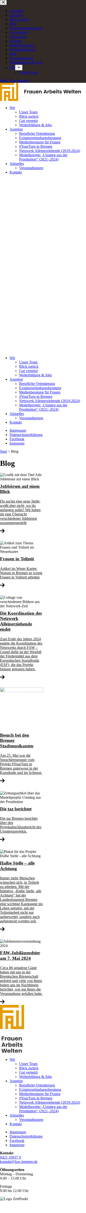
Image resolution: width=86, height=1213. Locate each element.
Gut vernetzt (19, 32)
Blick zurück (19, 19)
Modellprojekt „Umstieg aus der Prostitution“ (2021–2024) (43, 157)
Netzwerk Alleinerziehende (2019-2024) (49, 151)
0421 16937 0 (10, 1157)
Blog (13, 24)
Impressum (18, 37)
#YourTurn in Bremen (35, 146)
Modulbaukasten (22, 45)
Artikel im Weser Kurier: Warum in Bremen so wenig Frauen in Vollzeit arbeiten (21, 567)
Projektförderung (22, 49)
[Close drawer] (3, 2)
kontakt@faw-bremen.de (19, 1162)
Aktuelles (17, 11)
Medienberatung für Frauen (39, 142)
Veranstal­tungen (22, 58)
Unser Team (28, 72)
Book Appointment (14, 81)
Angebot (16, 15)
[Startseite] (40, 100)
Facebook (17, 439)
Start (13, 54)
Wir (12, 68)
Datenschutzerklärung (26, 28)
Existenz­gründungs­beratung (40, 138)
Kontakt (16, 41)
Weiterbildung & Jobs (26, 62)
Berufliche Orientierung (37, 133)
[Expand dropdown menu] (18, 67)
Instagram (17, 443)
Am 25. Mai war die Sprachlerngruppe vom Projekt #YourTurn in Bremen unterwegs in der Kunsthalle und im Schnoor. (21, 754)
